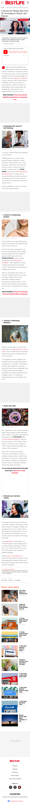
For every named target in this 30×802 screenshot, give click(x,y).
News (18, 580)
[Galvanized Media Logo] (15, 794)
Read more (9, 573)
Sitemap (15, 769)
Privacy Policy (15, 775)
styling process (9, 541)
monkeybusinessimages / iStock (8, 35)
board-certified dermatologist (11, 439)
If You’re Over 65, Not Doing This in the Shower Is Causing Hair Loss (15, 97)
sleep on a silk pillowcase (14, 556)
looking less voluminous (20, 78)
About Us (15, 766)
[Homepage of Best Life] (14, 761)
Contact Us (15, 772)
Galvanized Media (14, 796)
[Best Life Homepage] (15, 3)
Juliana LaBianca (8, 43)
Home (2, 7)
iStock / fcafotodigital (7, 427)
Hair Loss (7, 580)
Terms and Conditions (15, 779)
